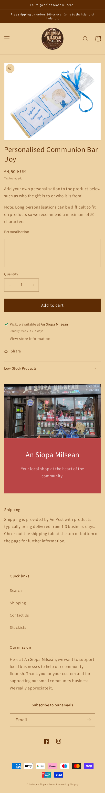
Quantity (11, 274)
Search (16, 590)
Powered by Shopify (67, 784)
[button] (7, 39)
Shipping (18, 603)
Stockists (18, 627)
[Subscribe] (89, 720)
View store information (30, 338)
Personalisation (16, 231)
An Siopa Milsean (45, 784)
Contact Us (19, 615)
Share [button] (16, 351)
